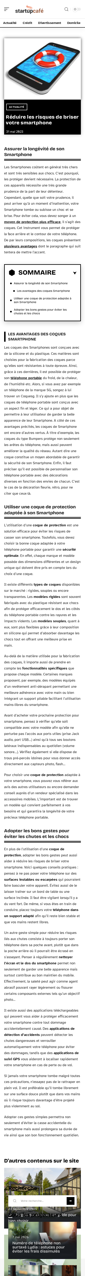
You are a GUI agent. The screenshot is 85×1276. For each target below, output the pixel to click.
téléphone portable (26, 378)
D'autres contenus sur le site (41, 1161)
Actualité (16, 107)
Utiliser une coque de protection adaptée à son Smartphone (42, 300)
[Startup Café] (29, 9)
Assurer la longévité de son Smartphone (41, 283)
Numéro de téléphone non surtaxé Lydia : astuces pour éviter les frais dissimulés (38, 1247)
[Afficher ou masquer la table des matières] (66, 273)
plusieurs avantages (20, 246)
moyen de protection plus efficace (32, 222)
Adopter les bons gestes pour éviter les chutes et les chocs (40, 311)
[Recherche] (66, 9)
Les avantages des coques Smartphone (43, 291)
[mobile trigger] (7, 9)
